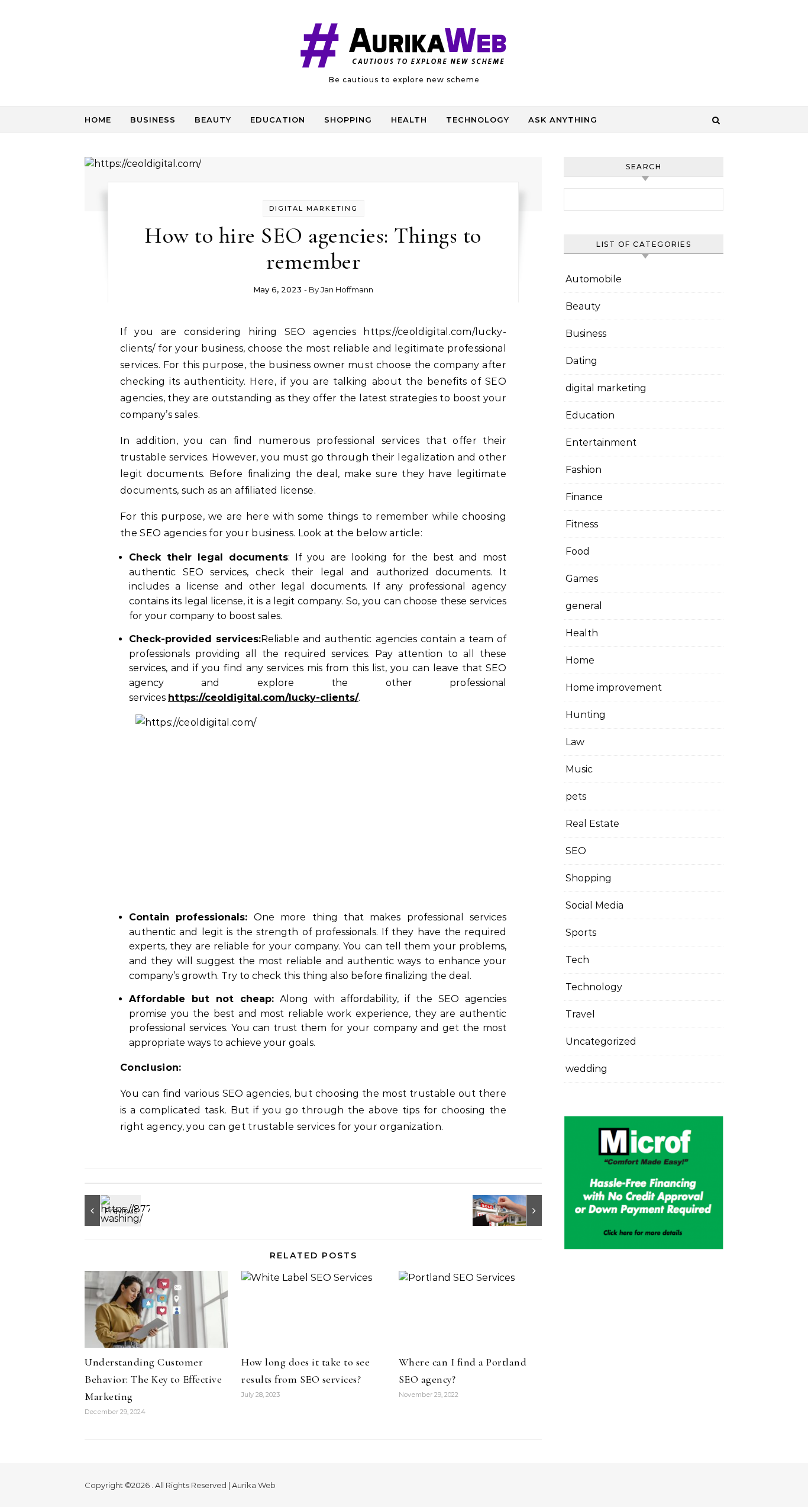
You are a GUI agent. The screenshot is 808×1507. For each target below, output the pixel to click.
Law (574, 742)
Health (409, 119)
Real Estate (592, 823)
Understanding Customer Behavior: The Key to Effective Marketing (153, 1379)
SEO (575, 850)
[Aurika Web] (404, 47)
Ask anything (562, 119)
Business (153, 119)
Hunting (585, 714)
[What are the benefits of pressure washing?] (111, 1210)
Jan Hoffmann (347, 289)
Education (277, 119)
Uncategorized (600, 1041)
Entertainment (600, 442)
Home (98, 119)
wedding (586, 1068)
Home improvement (613, 687)
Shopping (348, 119)
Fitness (581, 524)
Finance (584, 497)
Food (577, 551)
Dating (581, 360)
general (583, 605)
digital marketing (313, 208)
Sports (580, 932)
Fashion (583, 469)
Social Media (594, 905)
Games (581, 578)
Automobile (593, 279)
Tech (577, 959)
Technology (477, 119)
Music (579, 769)
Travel (580, 1014)
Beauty (213, 119)
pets (575, 796)
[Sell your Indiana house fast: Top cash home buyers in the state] (515, 1210)
